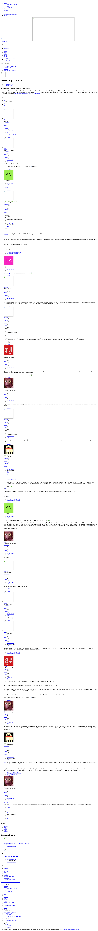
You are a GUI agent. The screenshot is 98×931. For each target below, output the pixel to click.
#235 (8, 615)
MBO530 (6, 802)
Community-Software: (10, 882)
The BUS (6, 868)
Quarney (6, 234)
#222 (8, 161)
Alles (5, 44)
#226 (8, 299)
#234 (8, 583)
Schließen (76, 929)
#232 (8, 517)
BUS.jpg (6, 187)
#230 (8, 437)
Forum (5, 51)
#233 (8, 554)
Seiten (5, 55)
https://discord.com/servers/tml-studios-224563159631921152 (29, 93)
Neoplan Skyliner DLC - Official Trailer (16, 843)
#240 (8, 799)
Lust (6, 489)
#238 (8, 723)
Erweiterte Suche (8, 60)
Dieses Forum (7, 48)
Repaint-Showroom (11, 862)
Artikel (5, 54)
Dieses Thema (7, 47)
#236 (8, 645)
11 (4, 100)
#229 (8, 401)
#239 (8, 759)
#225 (8, 270)
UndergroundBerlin (8, 84)
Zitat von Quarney (11, 479)
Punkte (5, 125)
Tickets (5, 56)
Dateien (5, 52)
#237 (8, 679)
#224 (8, 226)
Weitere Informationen (68, 929)
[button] (6, 826)
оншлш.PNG (7, 589)
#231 (8, 472)
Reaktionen (6, 122)
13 (4, 103)
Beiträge (6, 128)
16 (4, 105)
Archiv (8, 849)
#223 (8, 184)
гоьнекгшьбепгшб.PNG (10, 135)
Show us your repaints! (11, 856)
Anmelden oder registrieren (10, 14)
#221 (8, 132)
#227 (8, 335)
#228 (8, 368)
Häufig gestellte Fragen (9, 58)
